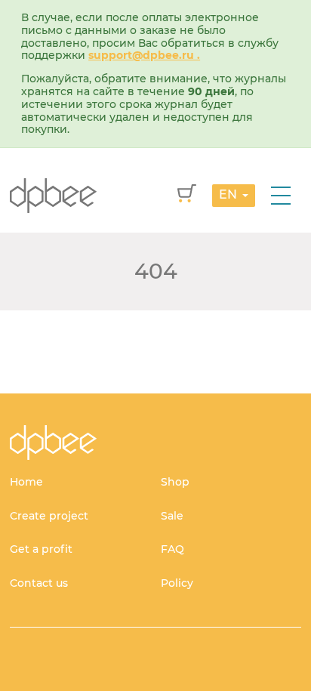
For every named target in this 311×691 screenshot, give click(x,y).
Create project (49, 516)
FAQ (172, 549)
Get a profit (41, 549)
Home (26, 482)
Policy (177, 583)
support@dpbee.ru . (144, 55)
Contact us (39, 583)
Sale (172, 516)
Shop (175, 482)
